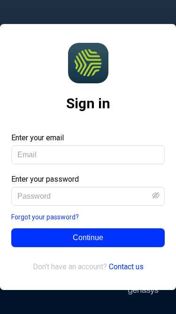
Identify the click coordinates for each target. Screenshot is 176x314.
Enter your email (37, 137)
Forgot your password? (45, 217)
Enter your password (45, 179)
